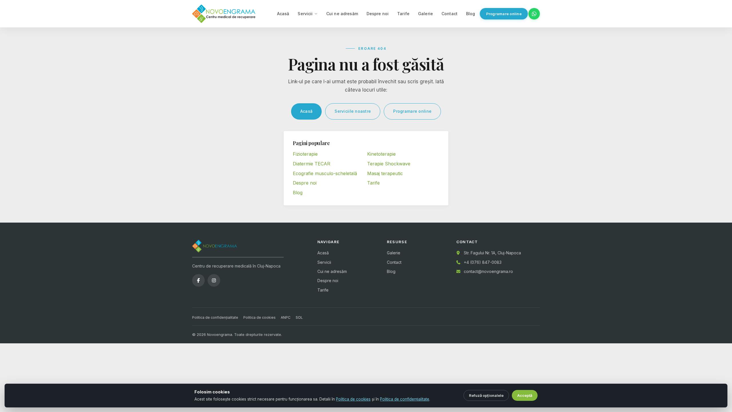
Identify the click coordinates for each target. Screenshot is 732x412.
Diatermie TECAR (311, 164)
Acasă (283, 13)
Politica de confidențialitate (215, 317)
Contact (449, 13)
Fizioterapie (305, 154)
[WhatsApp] (534, 13)
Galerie (425, 13)
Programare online (504, 13)
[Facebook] (198, 280)
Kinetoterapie (381, 154)
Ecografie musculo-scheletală (325, 173)
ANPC (286, 317)
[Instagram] (214, 280)
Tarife (403, 13)
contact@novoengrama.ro (488, 271)
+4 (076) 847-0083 (483, 262)
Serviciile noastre (353, 111)
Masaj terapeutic (385, 173)
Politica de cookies (259, 317)
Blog (470, 13)
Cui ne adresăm (342, 13)
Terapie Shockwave (388, 164)
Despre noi (378, 13)
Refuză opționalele (486, 395)
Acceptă (524, 395)
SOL (299, 317)
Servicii (305, 13)
